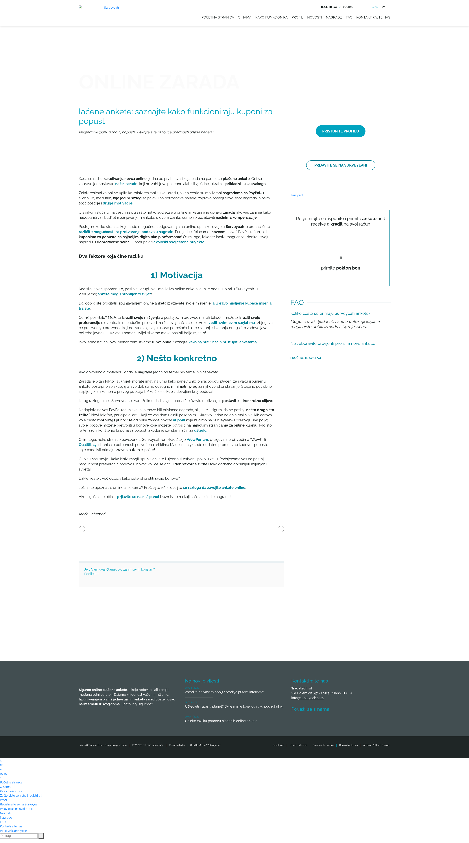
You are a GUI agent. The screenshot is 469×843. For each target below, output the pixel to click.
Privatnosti (278, 745)
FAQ (349, 17)
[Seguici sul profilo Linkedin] (323, 720)
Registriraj (329, 6)
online (239, 487)
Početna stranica (218, 17)
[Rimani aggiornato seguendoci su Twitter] (310, 720)
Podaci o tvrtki (177, 745)
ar (1, 769)
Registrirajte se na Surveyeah (19, 804)
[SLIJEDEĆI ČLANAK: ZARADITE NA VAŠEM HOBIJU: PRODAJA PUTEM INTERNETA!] (281, 529)
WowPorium (197, 439)
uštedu (200, 430)
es (1, 765)
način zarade (126, 184)
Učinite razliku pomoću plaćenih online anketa (221, 721)
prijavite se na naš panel (138, 497)
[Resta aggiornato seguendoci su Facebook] (296, 720)
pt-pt (3, 773)
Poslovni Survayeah (13, 831)
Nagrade (334, 17)
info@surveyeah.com (307, 698)
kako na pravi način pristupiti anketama (223, 342)
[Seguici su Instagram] (337, 720)
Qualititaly (88, 444)
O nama (244, 17)
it (0, 760)
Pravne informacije (323, 745)
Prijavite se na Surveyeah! (340, 165)
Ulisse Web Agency (210, 745)
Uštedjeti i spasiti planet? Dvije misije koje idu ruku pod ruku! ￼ (234, 706)
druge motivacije (117, 203)
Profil (297, 17)
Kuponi (179, 420)
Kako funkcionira (271, 17)
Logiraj (348, 6)
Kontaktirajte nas (373, 17)
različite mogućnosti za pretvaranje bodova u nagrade (126, 232)
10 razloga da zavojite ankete (208, 487)
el (1, 778)
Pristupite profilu (340, 131)
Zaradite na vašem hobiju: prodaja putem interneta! (224, 692)
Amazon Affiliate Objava (376, 745)
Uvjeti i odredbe (298, 745)
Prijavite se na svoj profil (16, 809)
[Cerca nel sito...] (361, 7)
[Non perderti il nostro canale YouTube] (350, 720)
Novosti (314, 17)
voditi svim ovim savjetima (231, 322)
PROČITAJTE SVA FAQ (305, 358)
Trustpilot (296, 195)
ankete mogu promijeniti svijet (124, 294)
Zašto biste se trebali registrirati (21, 795)
